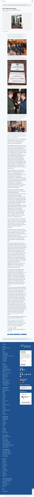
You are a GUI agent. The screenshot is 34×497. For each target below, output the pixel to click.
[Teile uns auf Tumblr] (28, 374)
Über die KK (4, 473)
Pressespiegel (4, 359)
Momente (4, 462)
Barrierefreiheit (6, 495)
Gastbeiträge (4, 485)
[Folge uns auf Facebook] (21, 370)
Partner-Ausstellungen (6, 443)
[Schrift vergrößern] (33, 492)
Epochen (3, 460)
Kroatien (3, 396)
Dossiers (3, 486)
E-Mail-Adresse (23, 361)
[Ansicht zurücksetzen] (33, 495)
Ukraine (3, 411)
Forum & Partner (5, 435)
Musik (3, 427)
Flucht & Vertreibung (5, 483)
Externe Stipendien (5, 456)
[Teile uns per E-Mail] (21, 376)
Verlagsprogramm (5, 418)
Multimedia (4, 428)
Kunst (3, 426)
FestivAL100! (4, 374)
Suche (3, 488)
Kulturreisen (4, 423)
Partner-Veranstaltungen (6, 441)
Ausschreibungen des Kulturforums (8, 355)
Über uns (4, 346)
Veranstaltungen (5, 366)
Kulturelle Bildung (5, 353)
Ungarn (3, 412)
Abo (3, 472)
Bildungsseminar (5, 375)
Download (4, 361)
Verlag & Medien (5, 416)
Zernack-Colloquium (5, 381)
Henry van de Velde (23, 334)
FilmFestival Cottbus (5, 379)
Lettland (3, 398)
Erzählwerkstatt (5, 377)
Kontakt (28, 495)
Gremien (3, 349)
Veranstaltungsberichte (6, 383)
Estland (3, 392)
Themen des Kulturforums (7, 478)
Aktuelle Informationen (6, 347)
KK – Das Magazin (5, 470)
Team (3, 350)
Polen (8, 334)
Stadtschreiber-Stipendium (6, 453)
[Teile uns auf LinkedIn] (26, 374)
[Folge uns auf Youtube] (23, 370)
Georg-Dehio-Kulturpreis (6, 450)
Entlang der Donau (5, 447)
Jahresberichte (4, 358)
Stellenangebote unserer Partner (7, 444)
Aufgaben (4, 351)
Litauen (3, 399)
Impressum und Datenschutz (14, 495)
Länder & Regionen (5, 387)
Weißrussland (4, 414)
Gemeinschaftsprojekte (6, 436)
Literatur (11, 334)
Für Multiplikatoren (23, 495)
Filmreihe (3, 378)
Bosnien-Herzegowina (6, 390)
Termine (3, 363)
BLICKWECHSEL (5, 419)
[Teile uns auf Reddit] (30, 374)
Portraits (3, 466)
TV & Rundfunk (5, 385)
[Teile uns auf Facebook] (23, 374)
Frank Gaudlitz (4, 454)
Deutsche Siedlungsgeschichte (7, 479)
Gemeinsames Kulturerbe (6, 481)
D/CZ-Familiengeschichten (6, 373)
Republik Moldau (5, 400)
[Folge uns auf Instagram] (25, 370)
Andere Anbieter (5, 432)
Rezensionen (4, 431)
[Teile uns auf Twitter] (21, 374)
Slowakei (3, 407)
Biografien (4, 476)
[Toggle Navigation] (32, 1)
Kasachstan (4, 395)
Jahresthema (4, 365)
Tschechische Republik (6, 410)
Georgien (3, 394)
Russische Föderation (6, 404)
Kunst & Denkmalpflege (17, 334)
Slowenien (4, 408)
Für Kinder (4, 430)
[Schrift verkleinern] (33, 493)
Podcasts (4, 424)
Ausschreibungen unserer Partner (8, 445)
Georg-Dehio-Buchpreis (6, 452)
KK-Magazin (4, 458)
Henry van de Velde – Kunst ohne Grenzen (15, 320)
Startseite (4, 344)
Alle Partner (4, 437)
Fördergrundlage (5, 440)
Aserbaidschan (4, 388)
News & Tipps (4, 474)
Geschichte (4, 422)
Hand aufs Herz (5, 465)
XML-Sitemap (4, 491)
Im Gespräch (4, 464)
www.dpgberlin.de (11, 328)
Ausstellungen (4, 367)
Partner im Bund (5, 439)
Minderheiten (4, 482)
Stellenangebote (5, 354)
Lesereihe (4, 371)
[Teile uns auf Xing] (25, 374)
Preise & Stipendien (5, 449)
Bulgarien (4, 391)
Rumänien (4, 403)
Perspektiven (4, 461)
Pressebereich (4, 357)
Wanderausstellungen (6, 369)
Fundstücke (4, 469)
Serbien (3, 406)
